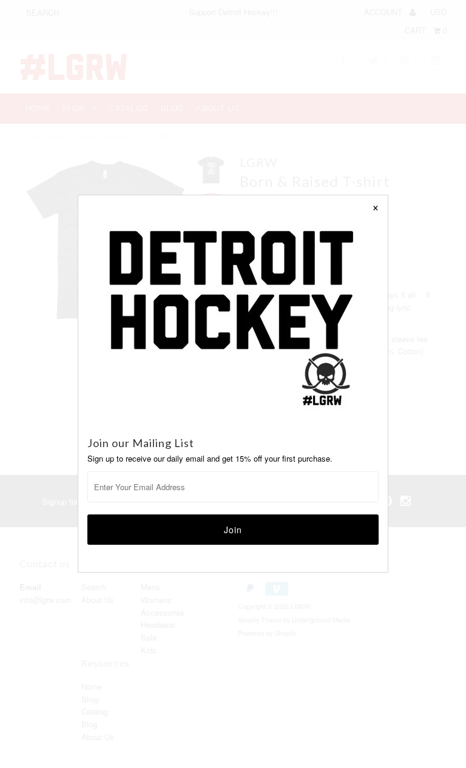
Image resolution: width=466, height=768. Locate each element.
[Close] (375, 207)
